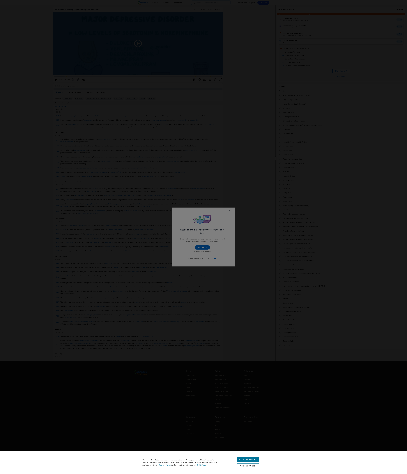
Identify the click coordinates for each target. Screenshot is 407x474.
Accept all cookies (247, 459)
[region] (203, 462)
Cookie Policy (201, 465)
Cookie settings (165, 465)
